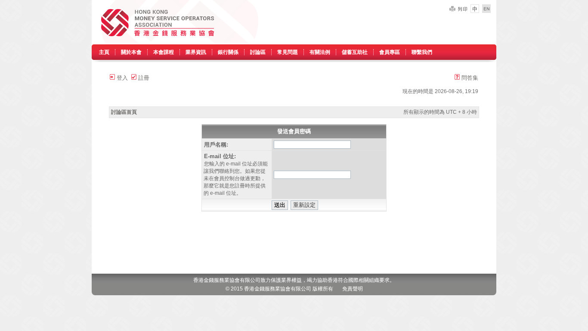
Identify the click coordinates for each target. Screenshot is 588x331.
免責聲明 (352, 289)
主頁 (104, 52)
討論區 (258, 52)
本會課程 (163, 52)
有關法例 (319, 52)
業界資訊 (196, 52)
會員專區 (389, 52)
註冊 (142, 78)
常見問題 (287, 52)
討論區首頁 (124, 112)
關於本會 (131, 52)
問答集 (469, 78)
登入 (121, 78)
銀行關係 (228, 52)
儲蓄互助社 (355, 52)
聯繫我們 (422, 52)
